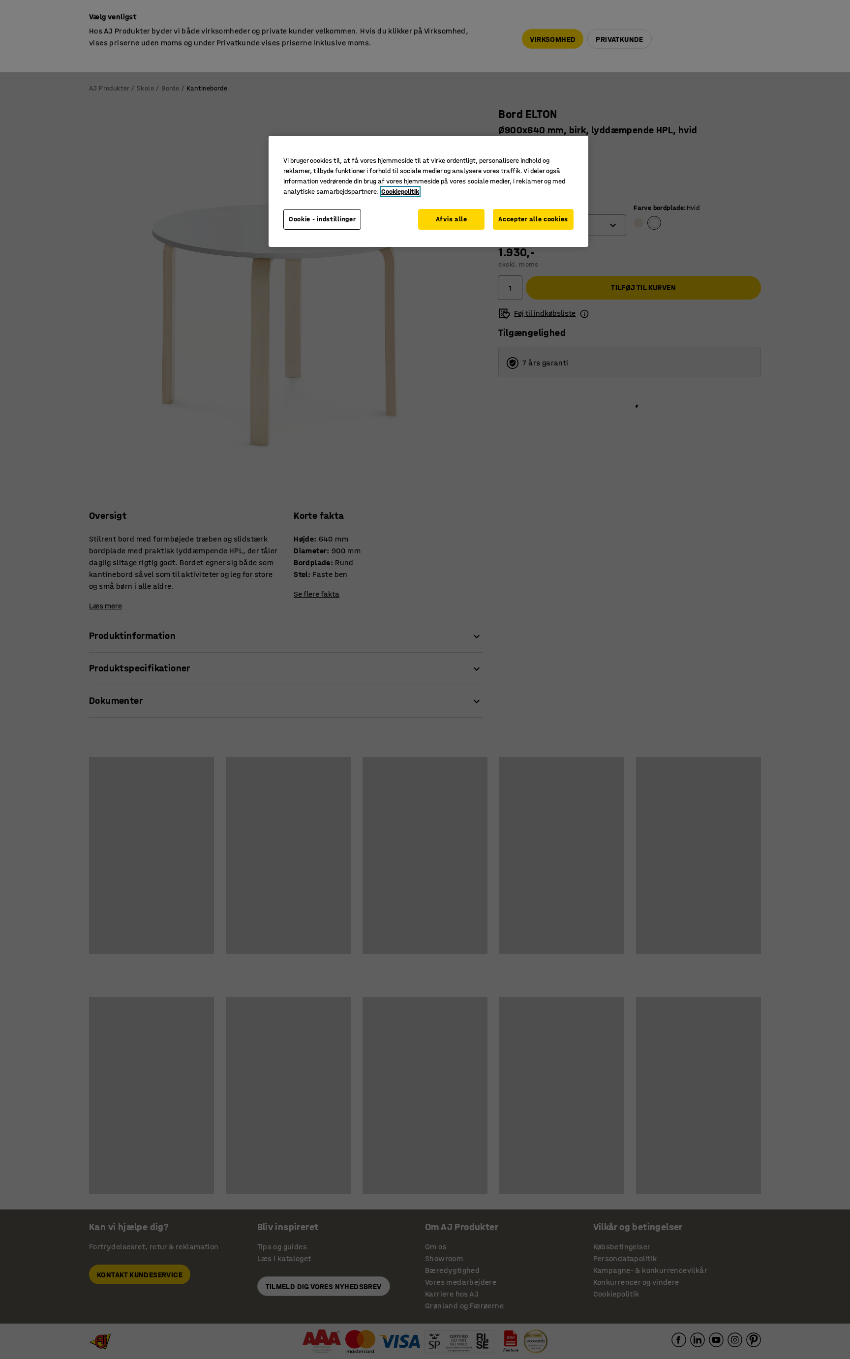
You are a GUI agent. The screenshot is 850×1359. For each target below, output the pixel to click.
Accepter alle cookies (533, 219)
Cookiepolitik (400, 191)
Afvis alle (451, 219)
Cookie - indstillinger (322, 219)
